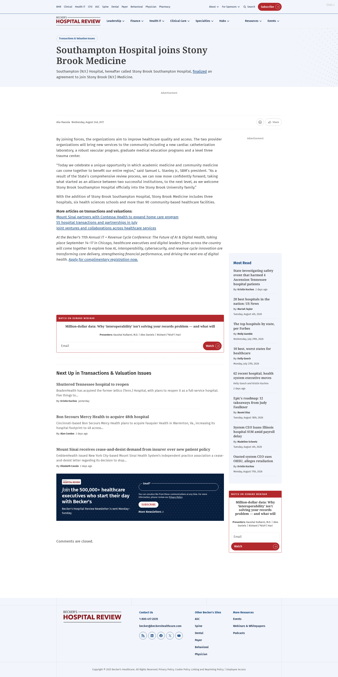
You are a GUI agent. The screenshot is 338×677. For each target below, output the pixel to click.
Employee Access (236, 669)
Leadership (114, 21)
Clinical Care (178, 21)
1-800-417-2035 (148, 619)
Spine (105, 6)
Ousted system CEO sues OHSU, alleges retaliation (253, 458)
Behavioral (137, 6)
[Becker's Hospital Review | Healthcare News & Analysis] (78, 21)
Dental (115, 6)
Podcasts (239, 633)
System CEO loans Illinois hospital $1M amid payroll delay (254, 431)
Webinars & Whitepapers (249, 626)
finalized (200, 71)
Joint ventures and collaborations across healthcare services (106, 228)
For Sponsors (229, 6)
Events (272, 21)
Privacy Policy (175, 497)
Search (251, 6)
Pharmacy (164, 6)
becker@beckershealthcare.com (160, 626)
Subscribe (267, 6)
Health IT (80, 6)
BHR (58, 6)
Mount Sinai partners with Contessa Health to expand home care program (117, 217)
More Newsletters (150, 511)
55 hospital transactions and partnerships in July (96, 222)
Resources (251, 21)
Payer (125, 6)
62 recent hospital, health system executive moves (253, 375)
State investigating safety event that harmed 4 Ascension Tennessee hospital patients (253, 277)
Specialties (203, 21)
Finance (135, 21)
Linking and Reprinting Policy (207, 669)
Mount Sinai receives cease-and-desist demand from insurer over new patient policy (133, 449)
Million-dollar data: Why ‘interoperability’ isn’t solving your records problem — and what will (140, 326)
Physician (151, 6)
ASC (97, 6)
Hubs (222, 21)
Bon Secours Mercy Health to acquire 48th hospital (102, 416)
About (212, 6)
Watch (210, 346)
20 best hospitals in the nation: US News (251, 301)
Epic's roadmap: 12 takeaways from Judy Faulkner (250, 402)
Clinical (68, 6)
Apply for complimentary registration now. (103, 259)
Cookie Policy (182, 669)
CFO (90, 6)
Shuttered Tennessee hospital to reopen (92, 384)
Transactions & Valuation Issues (77, 38)
